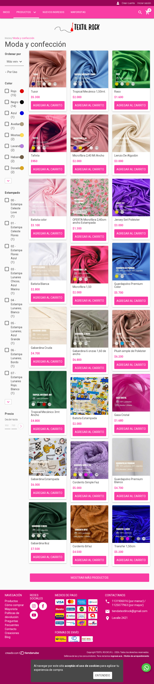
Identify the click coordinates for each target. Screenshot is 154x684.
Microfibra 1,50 (82, 286)
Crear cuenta (128, 3)
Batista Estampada (85, 418)
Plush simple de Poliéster (130, 351)
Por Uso (12, 72)
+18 (44, 148)
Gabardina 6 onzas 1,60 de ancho (89, 353)
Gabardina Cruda (41, 347)
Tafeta (35, 155)
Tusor (34, 91)
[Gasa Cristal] (131, 393)
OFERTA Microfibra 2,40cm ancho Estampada (89, 221)
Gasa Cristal (121, 415)
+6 (44, 535)
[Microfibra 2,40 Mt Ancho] (89, 133)
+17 (122, 212)
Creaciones (12, 633)
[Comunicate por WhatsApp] (146, 667)
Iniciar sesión (144, 3)
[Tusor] (48, 69)
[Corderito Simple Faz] (89, 460)
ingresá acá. (117, 656)
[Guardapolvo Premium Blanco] (131, 457)
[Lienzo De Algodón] (131, 133)
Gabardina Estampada (45, 479)
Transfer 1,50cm (124, 546)
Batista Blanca (40, 283)
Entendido (102, 675)
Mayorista (11, 609)
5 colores (79, 410)
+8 (97, 475)
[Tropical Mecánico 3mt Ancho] (48, 390)
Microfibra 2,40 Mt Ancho (88, 155)
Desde (7, 419)
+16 (133, 84)
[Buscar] (140, 12)
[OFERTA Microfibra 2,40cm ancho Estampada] (89, 197)
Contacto (10, 629)
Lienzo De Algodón (126, 155)
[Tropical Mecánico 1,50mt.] (89, 69)
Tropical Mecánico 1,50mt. (89, 91)
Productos (23, 12)
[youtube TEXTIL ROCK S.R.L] (34, 615)
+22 (80, 84)
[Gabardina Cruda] (48, 325)
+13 (55, 84)
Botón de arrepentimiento (136, 656)
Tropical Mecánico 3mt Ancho (45, 414)
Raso (117, 91)
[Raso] (131, 69)
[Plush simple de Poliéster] (131, 329)
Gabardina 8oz (40, 543)
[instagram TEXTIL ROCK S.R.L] (34, 606)
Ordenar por (13, 54)
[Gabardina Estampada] (48, 457)
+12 (86, 279)
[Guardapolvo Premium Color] (131, 261)
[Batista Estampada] (89, 396)
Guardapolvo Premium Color (128, 285)
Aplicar (21, 426)
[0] (147, 13)
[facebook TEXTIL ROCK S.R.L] (43, 606)
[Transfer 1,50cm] (131, 524)
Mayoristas (78, 12)
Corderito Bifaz (82, 546)
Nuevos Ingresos (53, 12)
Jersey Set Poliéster (127, 219)
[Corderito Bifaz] (89, 524)
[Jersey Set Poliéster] (131, 197)
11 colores (80, 212)
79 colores (38, 471)
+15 (96, 148)
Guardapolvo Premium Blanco (128, 481)
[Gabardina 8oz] (48, 521)
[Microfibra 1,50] (89, 264)
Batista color (39, 219)
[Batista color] (48, 197)
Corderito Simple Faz (86, 482)
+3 (50, 404)
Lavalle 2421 (120, 617)
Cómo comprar (14, 605)
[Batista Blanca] (48, 261)
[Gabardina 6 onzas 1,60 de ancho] (89, 329)
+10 (86, 343)
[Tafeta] (48, 133)
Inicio (6, 12)
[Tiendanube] (22, 654)
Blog (7, 637)
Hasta (14, 419)
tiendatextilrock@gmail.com (129, 611)
